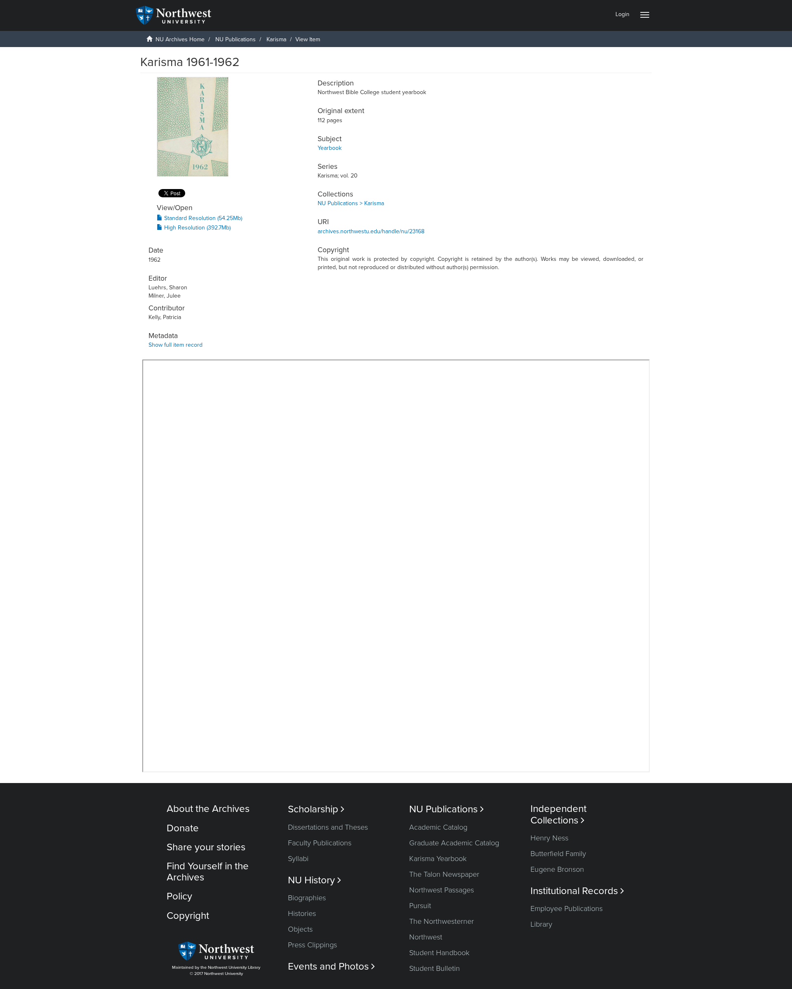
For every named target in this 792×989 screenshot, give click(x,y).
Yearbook (330, 147)
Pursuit (420, 905)
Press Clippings (312, 944)
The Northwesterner (441, 921)
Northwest (425, 937)
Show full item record (175, 344)
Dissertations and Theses (328, 827)
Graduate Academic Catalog (454, 842)
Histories (302, 913)
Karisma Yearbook (438, 858)
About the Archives (208, 809)
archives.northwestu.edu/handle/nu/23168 (371, 231)
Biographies (307, 897)
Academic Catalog (438, 827)
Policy (179, 896)
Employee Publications (566, 908)
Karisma (276, 39)
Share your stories (206, 847)
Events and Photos (331, 966)
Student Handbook (439, 952)
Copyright (188, 916)
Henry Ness (549, 837)
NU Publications (235, 39)
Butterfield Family (558, 853)
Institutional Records (577, 891)
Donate (183, 828)
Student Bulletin (434, 968)
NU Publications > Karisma (351, 203)
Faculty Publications (319, 842)
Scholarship (316, 809)
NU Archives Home (180, 39)
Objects (300, 929)
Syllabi (298, 858)
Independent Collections (558, 814)
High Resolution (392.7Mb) (197, 227)
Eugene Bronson (557, 869)
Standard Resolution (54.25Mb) (202, 218)
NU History (314, 880)
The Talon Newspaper (444, 874)
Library (541, 924)
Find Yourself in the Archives (208, 871)
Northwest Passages (441, 889)
